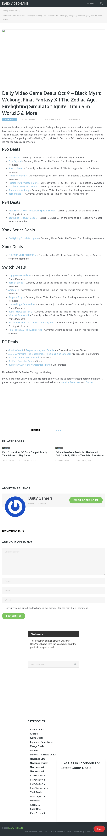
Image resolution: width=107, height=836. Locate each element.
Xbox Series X (37, 813)
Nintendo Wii (37, 767)
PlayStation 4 (37, 779)
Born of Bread (15, 168)
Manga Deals (37, 746)
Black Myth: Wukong (19, 190)
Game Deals (13, 11)
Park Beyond (15, 161)
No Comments (74, 119)
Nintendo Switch (39, 763)
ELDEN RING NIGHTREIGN (22, 255)
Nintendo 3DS (37, 758)
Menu (92, 3)
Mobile (34, 750)
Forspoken (14, 157)
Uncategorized (38, 796)
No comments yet (14, 530)
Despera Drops (16, 297)
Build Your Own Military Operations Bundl (29, 364)
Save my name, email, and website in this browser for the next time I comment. (47, 608)
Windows (35, 800)
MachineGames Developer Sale (24, 357)
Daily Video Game (15, 3)
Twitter (89, 382)
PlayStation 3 (37, 775)
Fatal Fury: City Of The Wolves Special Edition (32, 210)
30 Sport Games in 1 (18, 315)
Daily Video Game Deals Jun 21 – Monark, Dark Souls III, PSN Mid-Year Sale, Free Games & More (79, 455)
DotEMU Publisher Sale (20, 361)
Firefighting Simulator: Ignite (23, 182)
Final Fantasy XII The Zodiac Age (25, 329)
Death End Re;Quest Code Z (23, 186)
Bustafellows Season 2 (20, 311)
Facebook (75, 382)
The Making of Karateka (21, 304)
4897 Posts (42, 503)
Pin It (58, 430)
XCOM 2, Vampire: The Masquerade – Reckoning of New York (39, 353)
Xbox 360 (35, 804)
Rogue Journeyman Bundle (40, 350)
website (65, 382)
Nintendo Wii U (38, 771)
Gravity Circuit (15, 350)
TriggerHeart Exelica (19, 275)
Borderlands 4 (16, 193)
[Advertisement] (25, 406)
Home (4, 11)
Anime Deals (37, 729)
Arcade (34, 733)
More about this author (86, 500)
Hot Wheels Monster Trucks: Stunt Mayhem (31, 322)
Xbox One (35, 809)
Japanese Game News (41, 742)
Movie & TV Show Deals (43, 754)
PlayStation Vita (39, 788)
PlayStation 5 (37, 783)
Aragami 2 (13, 289)
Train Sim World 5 (17, 175)
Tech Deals (36, 792)
